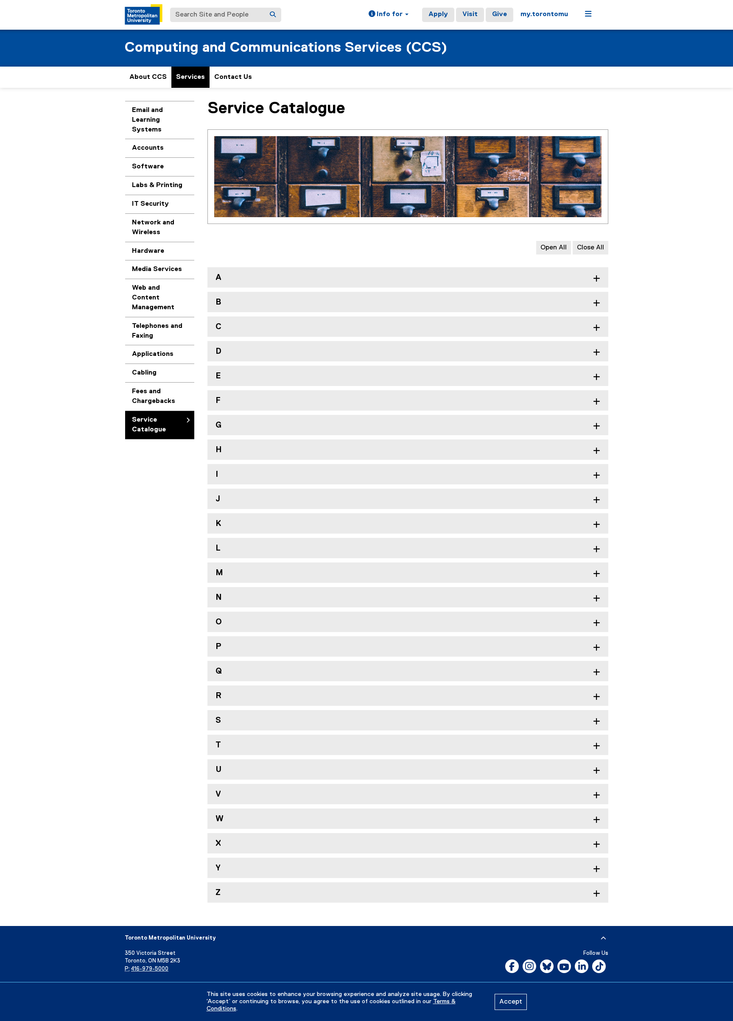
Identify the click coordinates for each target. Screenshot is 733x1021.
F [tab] (218, 401)
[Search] (272, 15)
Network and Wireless (153, 227)
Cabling (144, 372)
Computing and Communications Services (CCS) (286, 48)
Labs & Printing (157, 185)
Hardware (148, 251)
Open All (553, 247)
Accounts (148, 148)
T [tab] (218, 745)
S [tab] (218, 720)
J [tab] (217, 499)
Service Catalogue (149, 425)
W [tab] (219, 819)
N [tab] (218, 597)
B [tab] (218, 302)
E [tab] (218, 376)
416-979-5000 (149, 969)
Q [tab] (218, 671)
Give (499, 14)
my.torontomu (544, 14)
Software (148, 166)
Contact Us (233, 77)
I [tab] (216, 474)
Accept (510, 1002)
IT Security (150, 204)
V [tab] (218, 794)
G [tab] (218, 425)
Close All (590, 247)
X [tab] (218, 843)
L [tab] (218, 548)
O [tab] (218, 622)
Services (190, 77)
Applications (152, 354)
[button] (388, 15)
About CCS (148, 77)
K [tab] (218, 524)
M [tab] (219, 573)
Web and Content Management (153, 298)
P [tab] (218, 647)
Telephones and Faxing (157, 331)
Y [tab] (218, 868)
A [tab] (218, 278)
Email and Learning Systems (147, 120)
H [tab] (218, 450)
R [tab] (218, 696)
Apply (438, 14)
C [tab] (218, 327)
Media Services (157, 269)
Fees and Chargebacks (153, 396)
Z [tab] (218, 893)
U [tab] (218, 770)
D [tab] (218, 351)
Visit (470, 14)
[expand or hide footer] (603, 938)
